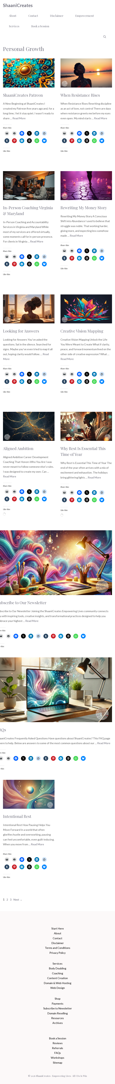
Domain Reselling (57, 1013)
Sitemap (57, 1062)
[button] (104, 36)
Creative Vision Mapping (81, 331)
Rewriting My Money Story (83, 207)
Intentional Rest (17, 816)
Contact (33, 16)
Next (17, 899)
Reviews (58, 1043)
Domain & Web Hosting (57, 983)
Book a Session (40, 26)
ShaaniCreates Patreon (23, 95)
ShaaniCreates (18, 5)
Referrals (57, 1048)
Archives (57, 1023)
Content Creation (57, 978)
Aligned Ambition (18, 448)
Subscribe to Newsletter (57, 1008)
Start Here (57, 928)
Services (14, 26)
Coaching (57, 973)
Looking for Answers (21, 331)
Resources (57, 1018)
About (12, 16)
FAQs (57, 1052)
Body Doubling (57, 968)
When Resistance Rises (80, 95)
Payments (57, 1003)
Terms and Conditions (57, 947)
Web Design (57, 987)
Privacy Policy (57, 952)
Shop (57, 998)
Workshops (57, 1057)
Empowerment (84, 16)
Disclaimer (56, 16)
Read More (19, 118)
